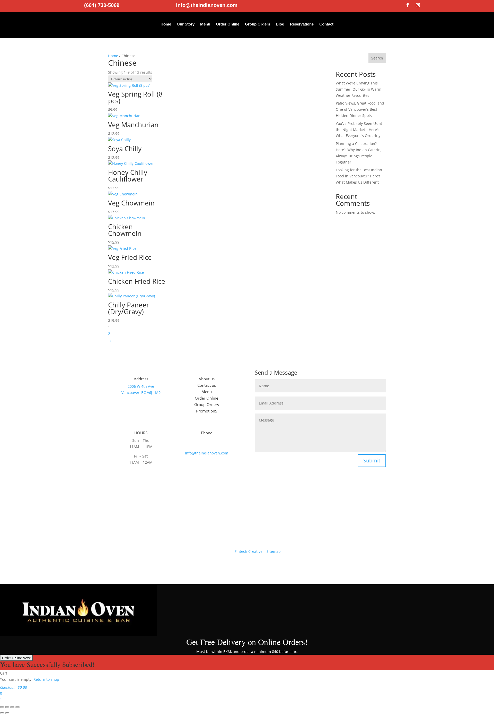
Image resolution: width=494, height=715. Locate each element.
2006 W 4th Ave (141, 386)
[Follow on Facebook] (407, 5)
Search (377, 58)
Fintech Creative (248, 551)
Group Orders (257, 24)
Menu (205, 24)
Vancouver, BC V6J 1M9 (141, 392)
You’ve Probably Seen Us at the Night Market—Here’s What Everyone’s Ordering (359, 129)
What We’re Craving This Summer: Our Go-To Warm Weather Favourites (358, 89)
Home (166, 24)
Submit (371, 460)
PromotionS (206, 411)
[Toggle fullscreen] (7, 707)
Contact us (206, 385)
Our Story (186, 24)
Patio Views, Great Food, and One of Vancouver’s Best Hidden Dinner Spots (360, 109)
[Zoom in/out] (2, 707)
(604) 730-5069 (101, 5)
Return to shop (46, 679)
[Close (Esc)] (17, 707)
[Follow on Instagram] (418, 5)
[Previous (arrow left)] (2, 713)
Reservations (302, 24)
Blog (280, 24)
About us (207, 378)
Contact (326, 24)
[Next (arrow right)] (7, 713)
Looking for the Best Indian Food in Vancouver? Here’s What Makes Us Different (359, 176)
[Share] (12, 707)
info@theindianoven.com (206, 5)
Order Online (227, 24)
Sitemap (274, 551)
